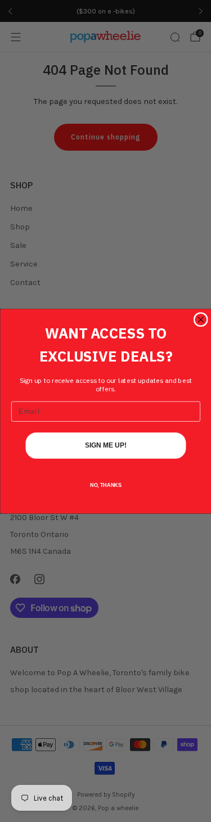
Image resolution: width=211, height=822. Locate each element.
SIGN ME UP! (105, 445)
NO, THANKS (105, 485)
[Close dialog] (200, 319)
